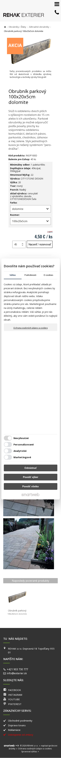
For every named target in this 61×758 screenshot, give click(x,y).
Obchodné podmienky (20, 720)
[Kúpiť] (40, 244)
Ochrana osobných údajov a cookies (30, 328)
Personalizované (24, 444)
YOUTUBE (14, 699)
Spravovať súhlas (29, 751)
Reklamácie (14, 730)
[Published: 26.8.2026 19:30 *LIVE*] (17, 745)
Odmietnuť (30, 468)
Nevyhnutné (21, 438)
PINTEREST (14, 704)
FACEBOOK (14, 690)
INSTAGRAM (15, 694)
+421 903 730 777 (17, 669)
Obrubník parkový (17, 612)
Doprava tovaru (17, 725)
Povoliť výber (30, 477)
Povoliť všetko (30, 486)
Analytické (20, 451)
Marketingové (22, 457)
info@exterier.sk (17, 673)
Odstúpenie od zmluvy (20, 734)
